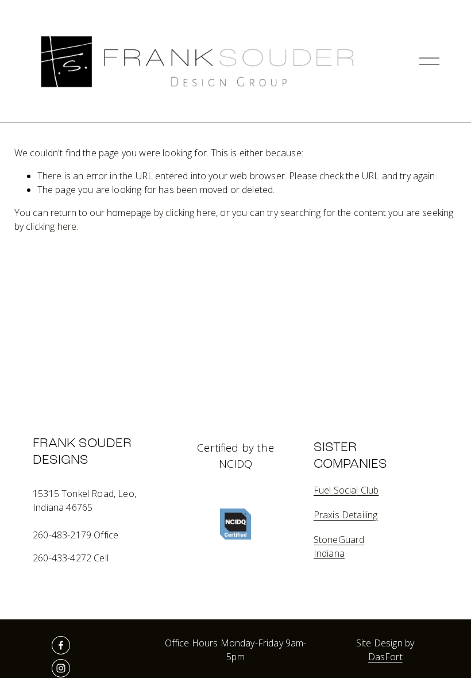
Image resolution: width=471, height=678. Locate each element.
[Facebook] (61, 645)
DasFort (385, 656)
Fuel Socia (335, 490)
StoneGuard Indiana (339, 546)
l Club (367, 490)
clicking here (190, 212)
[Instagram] (61, 668)
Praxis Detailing (346, 515)
